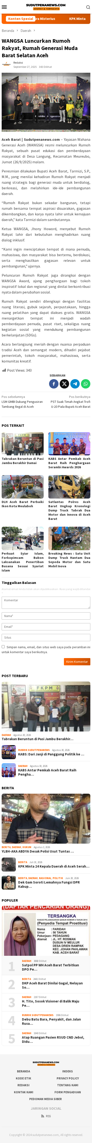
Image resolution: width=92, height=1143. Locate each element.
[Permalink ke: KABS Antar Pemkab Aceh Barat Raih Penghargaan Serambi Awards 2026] (69, 444)
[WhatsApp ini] (85, 384)
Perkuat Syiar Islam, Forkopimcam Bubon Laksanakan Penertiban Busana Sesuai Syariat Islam (23, 561)
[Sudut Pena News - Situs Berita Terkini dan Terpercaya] (46, 6)
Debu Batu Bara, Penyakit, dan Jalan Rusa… (51, 1021)
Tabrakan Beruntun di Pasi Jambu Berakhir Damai (23, 461)
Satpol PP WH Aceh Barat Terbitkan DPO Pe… (50, 967)
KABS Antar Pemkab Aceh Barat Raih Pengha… (47, 772)
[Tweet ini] (64, 384)
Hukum (26, 847)
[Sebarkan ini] (54, 384)
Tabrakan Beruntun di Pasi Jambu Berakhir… (37, 739)
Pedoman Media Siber (45, 1099)
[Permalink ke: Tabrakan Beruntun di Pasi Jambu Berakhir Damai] (23, 444)
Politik (58, 878)
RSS (48, 1116)
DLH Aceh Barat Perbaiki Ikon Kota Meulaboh (23, 504)
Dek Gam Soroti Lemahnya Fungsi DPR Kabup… (49, 884)
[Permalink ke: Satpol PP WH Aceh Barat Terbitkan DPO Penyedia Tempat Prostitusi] (46, 931)
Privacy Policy (68, 1078)
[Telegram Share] (75, 384)
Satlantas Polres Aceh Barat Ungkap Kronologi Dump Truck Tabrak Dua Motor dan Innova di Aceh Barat (69, 510)
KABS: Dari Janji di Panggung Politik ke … (51, 754)
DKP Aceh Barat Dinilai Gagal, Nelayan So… (52, 985)
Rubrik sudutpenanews (34, 750)
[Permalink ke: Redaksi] (6, 64)
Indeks (67, 1071)
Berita (6, 847)
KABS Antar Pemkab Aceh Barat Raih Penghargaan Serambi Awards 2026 (69, 463)
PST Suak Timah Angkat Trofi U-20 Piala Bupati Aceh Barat (70, 402)
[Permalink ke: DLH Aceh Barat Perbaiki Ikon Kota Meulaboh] (23, 487)
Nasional (45, 878)
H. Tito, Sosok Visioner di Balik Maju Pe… (50, 1003)
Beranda (23, 1071)
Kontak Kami (23, 1092)
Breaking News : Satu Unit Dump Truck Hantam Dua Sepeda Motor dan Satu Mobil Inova (69, 559)
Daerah (6, 735)
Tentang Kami (67, 1085)
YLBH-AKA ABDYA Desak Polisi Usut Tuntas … (38, 851)
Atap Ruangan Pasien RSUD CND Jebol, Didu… (53, 1039)
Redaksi (23, 1085)
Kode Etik (23, 1078)
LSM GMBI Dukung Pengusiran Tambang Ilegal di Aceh (22, 402)
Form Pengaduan (67, 1092)
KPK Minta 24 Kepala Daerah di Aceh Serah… (53, 866)
